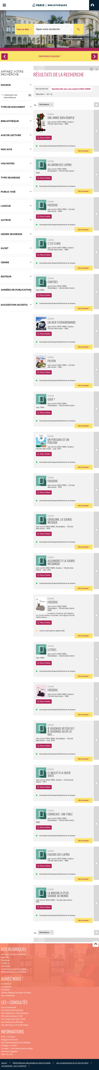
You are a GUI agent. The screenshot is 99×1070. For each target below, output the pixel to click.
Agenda (5, 957)
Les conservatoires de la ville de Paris (72, 1063)
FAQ (3, 1036)
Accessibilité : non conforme (13, 1066)
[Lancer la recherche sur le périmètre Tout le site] (78, 29)
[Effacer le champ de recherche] (71, 29)
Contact (11, 1036)
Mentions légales (9, 1051)
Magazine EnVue (9, 1039)
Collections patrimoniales (13, 969)
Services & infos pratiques (13, 954)
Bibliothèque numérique (13, 972)
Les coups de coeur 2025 (13, 1019)
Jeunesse (5, 966)
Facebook (6, 984)
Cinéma (5, 963)
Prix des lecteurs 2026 (12, 1016)
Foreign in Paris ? (9, 1045)
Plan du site (7, 1054)
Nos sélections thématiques (14, 1013)
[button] (94, 5)
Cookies (5, 1048)
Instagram (6, 986)
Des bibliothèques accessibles (16, 1042)
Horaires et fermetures (12, 1010)
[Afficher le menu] (4, 5)
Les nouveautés (8, 1007)
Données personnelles (22, 1048)
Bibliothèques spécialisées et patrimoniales (32, 1063)
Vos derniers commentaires (14, 1025)
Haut (95, 944)
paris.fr (4, 1063)
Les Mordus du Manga (12, 1022)
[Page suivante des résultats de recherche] (41, 68)
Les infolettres (8, 995)
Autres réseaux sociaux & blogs (16, 992)
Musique (5, 960)
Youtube (5, 989)
